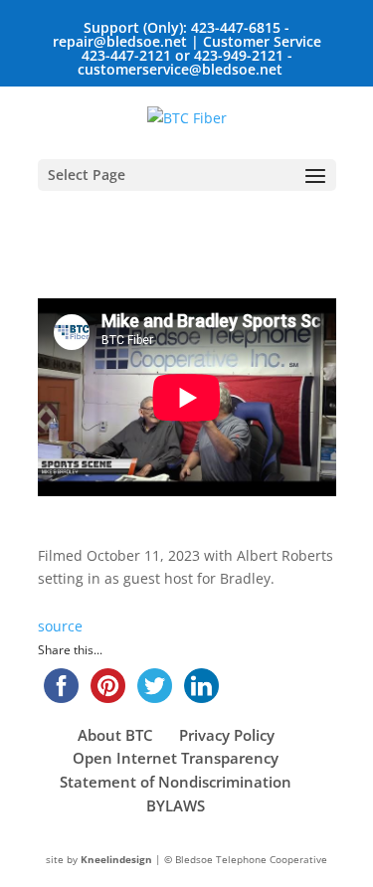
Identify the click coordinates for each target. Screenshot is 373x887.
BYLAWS (175, 805)
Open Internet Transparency (176, 758)
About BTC (115, 735)
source (60, 626)
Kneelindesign (116, 859)
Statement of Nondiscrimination (175, 782)
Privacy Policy (227, 735)
